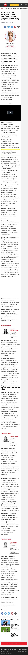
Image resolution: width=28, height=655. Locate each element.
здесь (11, 602)
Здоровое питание (8, 605)
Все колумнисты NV (14, 649)
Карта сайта (6, 649)
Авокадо (15, 605)
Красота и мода (8, 8)
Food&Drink (23, 8)
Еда (6, 607)
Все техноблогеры (5, 651)
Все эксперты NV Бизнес (22, 651)
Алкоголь (3, 607)
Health (14, 8)
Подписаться (14, 4)
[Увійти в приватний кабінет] (21, 5)
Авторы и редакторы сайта (6, 653)
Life (2, 8)
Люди (18, 8)
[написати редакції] (15, 27)
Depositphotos (4, 609)
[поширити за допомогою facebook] (5, 27)
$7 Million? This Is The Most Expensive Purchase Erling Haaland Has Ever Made (15, 623)
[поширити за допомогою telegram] (12, 27)
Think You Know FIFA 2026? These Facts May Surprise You (15, 629)
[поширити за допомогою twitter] (8, 27)
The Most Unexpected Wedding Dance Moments (14, 635)
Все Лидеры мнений (23, 649)
